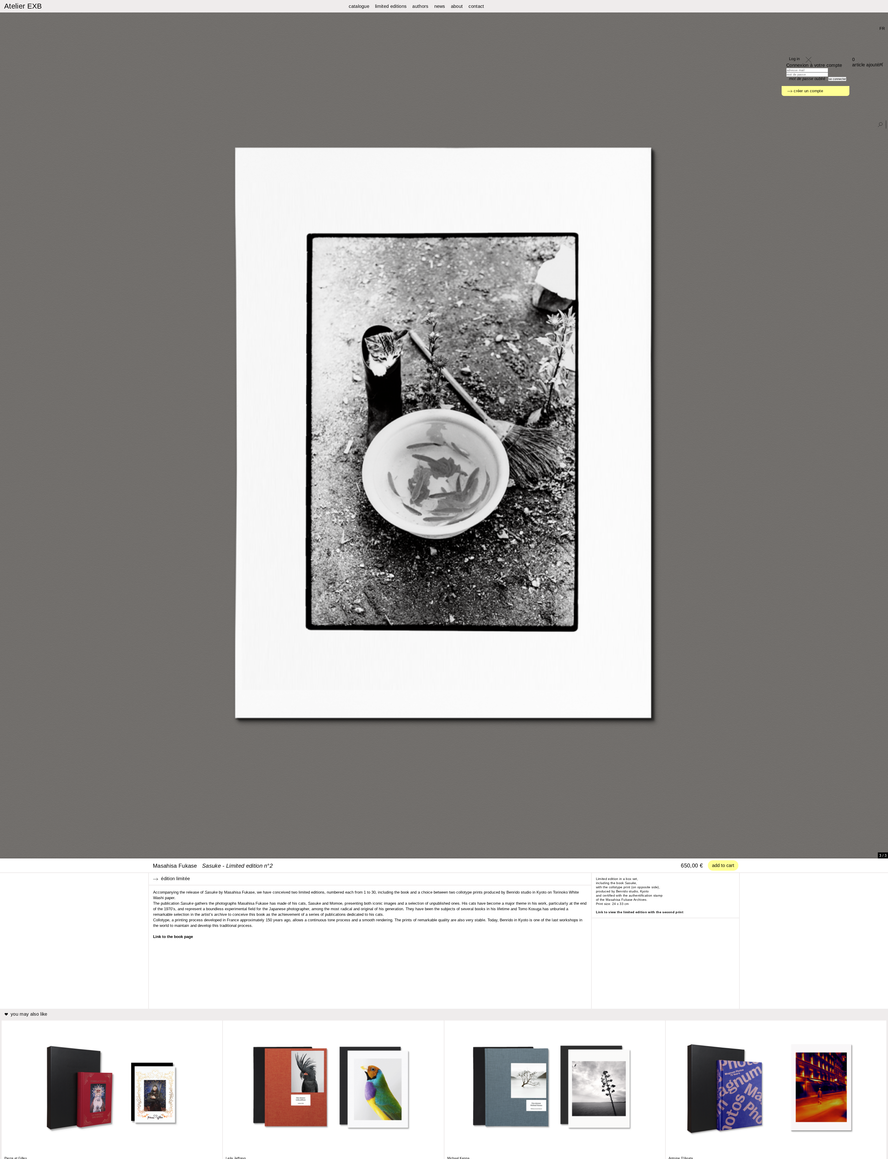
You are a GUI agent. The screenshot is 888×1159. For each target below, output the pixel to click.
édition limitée (174, 878)
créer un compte (807, 91)
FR (882, 28)
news (439, 6)
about (457, 6)
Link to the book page (173, 937)
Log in (794, 59)
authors (420, 6)
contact (476, 6)
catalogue (359, 6)
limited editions (391, 6)
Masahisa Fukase (175, 866)
